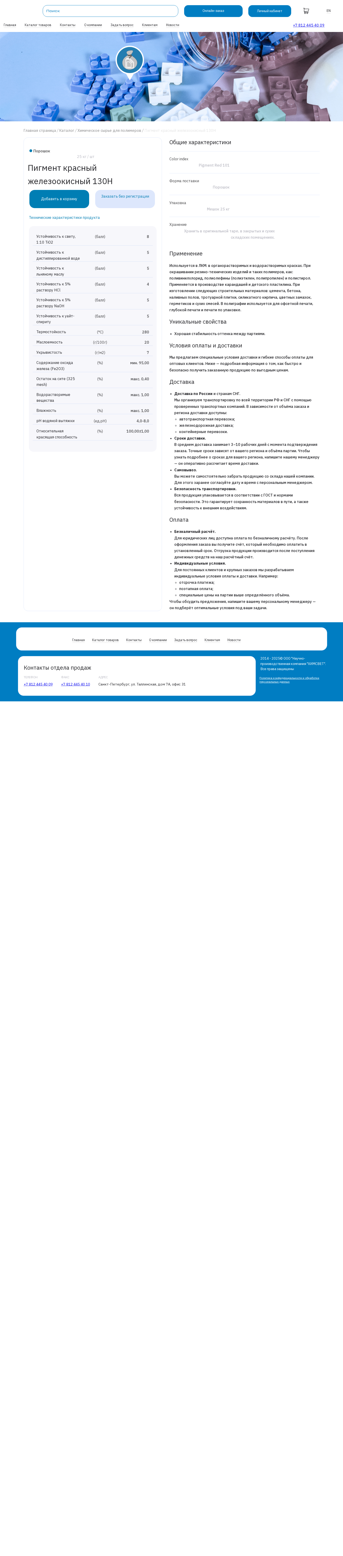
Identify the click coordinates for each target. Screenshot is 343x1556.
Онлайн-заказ (213, 11)
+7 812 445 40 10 (75, 684)
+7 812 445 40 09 (309, 25)
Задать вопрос (122, 25)
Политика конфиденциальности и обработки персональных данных (289, 679)
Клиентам (150, 25)
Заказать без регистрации (125, 196)
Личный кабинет (269, 11)
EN (329, 11)
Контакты (67, 25)
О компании (93, 25)
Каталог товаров (38, 25)
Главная (10, 25)
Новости (172, 25)
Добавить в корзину (59, 198)
